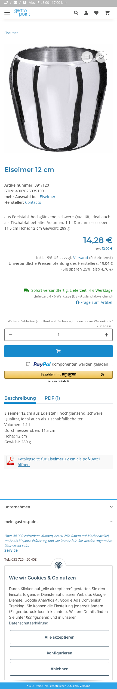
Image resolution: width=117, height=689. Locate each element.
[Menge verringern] (11, 335)
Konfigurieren (59, 653)
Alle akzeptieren (60, 637)
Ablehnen (60, 668)
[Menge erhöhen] (106, 335)
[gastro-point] (22, 13)
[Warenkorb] (107, 12)
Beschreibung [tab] (20, 398)
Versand (81, 257)
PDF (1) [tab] (52, 398)
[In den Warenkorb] (58, 351)
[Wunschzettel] (96, 12)
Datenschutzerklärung (28, 623)
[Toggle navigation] (7, 10)
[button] (77, 12)
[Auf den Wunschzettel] (101, 57)
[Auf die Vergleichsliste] (87, 57)
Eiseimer (48, 196)
